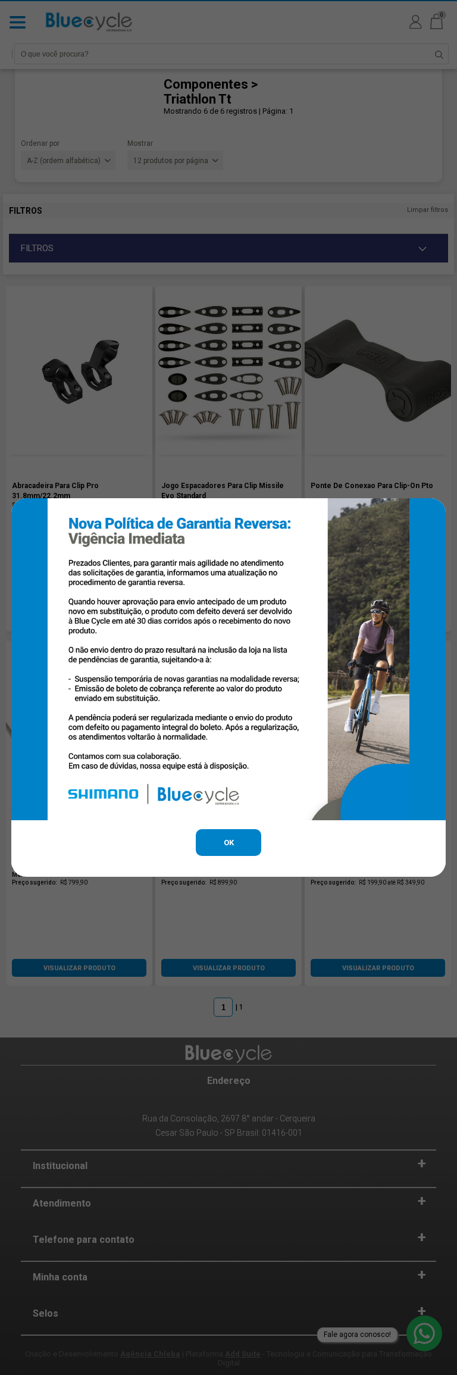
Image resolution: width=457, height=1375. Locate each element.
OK (229, 842)
